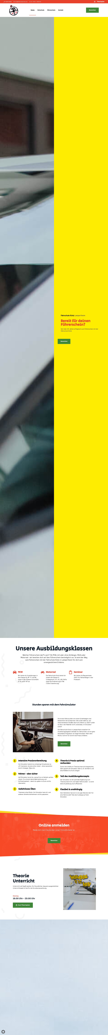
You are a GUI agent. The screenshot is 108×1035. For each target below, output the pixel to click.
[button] (3, 1032)
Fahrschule (40, 10)
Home (32, 10)
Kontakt (60, 10)
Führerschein (51, 10)
